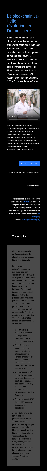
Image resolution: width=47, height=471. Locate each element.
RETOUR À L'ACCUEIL (29, 163)
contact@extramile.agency (31, 220)
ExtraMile (26, 202)
